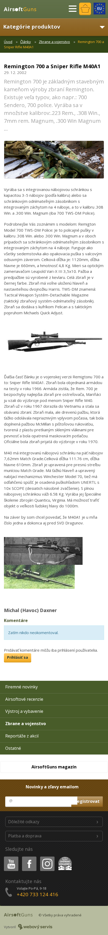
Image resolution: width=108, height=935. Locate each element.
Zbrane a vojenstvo (54, 41)
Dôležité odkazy (23, 822)
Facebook (29, 857)
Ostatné (13, 748)
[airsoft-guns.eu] (99, 8)
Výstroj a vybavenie (24, 711)
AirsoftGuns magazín (54, 767)
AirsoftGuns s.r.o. (22, 9)
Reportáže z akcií (22, 736)
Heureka (64, 857)
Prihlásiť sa (17, 657)
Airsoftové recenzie (24, 699)
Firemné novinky (21, 687)
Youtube (10, 857)
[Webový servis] (35, 927)
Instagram (47, 857)
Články (25, 41)
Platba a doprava (24, 836)
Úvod (8, 41)
